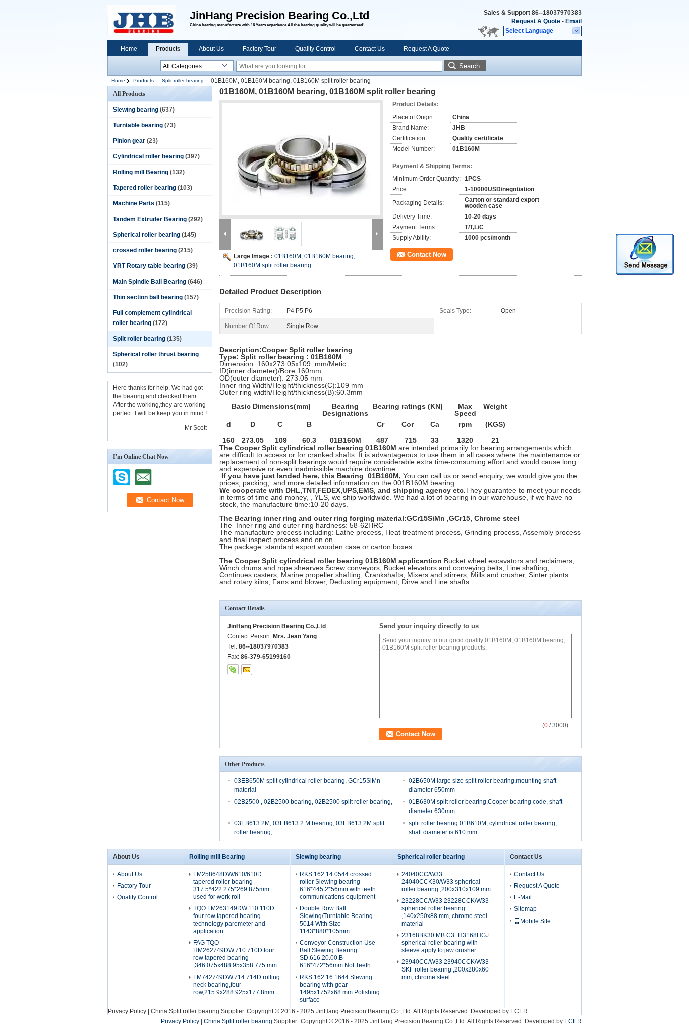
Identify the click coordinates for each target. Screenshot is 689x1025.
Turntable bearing (138, 125)
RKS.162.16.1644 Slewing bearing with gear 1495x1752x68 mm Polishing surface (340, 988)
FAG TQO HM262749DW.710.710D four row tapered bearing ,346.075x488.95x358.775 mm (235, 954)
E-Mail (523, 897)
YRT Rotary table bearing (149, 265)
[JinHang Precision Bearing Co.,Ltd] (576, 31)
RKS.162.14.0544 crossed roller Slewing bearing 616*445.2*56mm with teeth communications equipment (338, 885)
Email (573, 21)
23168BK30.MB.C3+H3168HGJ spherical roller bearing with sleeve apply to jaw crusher (445, 943)
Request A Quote (535, 21)
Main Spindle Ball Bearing (149, 281)
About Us (211, 48)
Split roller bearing (183, 80)
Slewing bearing (135, 109)
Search (469, 66)
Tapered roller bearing (144, 187)
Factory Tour (259, 48)
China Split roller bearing (185, 1011)
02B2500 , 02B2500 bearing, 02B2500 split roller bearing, (313, 801)
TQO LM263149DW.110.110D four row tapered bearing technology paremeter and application (233, 920)
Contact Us (370, 48)
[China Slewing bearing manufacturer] (148, 20)
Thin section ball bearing (148, 297)
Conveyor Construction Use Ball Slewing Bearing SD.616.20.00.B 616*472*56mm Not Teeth (337, 954)
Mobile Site (535, 921)
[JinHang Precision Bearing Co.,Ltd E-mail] (246, 669)
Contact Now (426, 254)
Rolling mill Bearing (140, 172)
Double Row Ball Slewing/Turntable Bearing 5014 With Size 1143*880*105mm (336, 920)
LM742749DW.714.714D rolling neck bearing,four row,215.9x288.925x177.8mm (236, 985)
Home (129, 48)
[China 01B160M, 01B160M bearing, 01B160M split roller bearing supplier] (301, 159)
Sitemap (525, 908)
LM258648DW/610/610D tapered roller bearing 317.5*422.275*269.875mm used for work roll (231, 885)
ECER (519, 1011)
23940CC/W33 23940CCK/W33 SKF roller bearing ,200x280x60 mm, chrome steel (445, 969)
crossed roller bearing (145, 250)
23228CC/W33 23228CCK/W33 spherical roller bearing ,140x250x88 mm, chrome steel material (445, 912)
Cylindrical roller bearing (148, 156)
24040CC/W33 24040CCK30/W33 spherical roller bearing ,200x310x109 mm (446, 882)
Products (168, 48)
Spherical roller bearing (146, 234)
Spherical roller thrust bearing (156, 354)
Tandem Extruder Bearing (150, 219)
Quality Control (315, 48)
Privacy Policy (127, 1011)
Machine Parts (133, 203)
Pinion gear (129, 140)
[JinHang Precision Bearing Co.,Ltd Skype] (233, 669)
